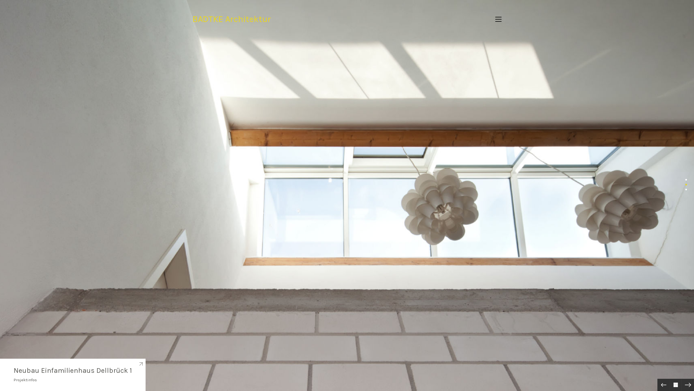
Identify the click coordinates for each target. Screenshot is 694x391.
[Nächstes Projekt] (688, 385)
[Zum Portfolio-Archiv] (676, 385)
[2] (686, 184)
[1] (686, 179)
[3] (686, 189)
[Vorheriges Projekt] (663, 385)
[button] (498, 19)
